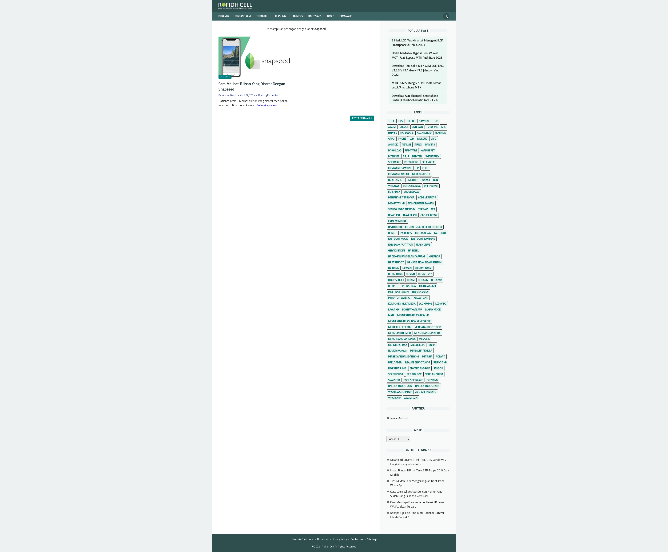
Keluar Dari (421, 298)
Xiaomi (392, 127)
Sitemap (372, 539)
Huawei (425, 180)
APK (443, 127)
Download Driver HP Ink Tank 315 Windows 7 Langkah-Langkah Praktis (418, 462)
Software (394, 162)
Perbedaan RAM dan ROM (403, 356)
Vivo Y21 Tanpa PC (425, 392)
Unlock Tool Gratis (427, 386)
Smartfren (432, 156)
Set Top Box (414, 374)
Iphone (402, 139)
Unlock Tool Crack (400, 386)
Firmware (346, 16)
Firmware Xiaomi (398, 174)
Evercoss (406, 233)
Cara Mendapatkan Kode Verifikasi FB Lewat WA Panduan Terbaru (418, 504)
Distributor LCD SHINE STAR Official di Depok (415, 227)
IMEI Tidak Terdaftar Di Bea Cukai (408, 292)
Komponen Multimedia (402, 304)
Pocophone (411, 162)
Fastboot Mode (398, 239)
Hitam (411, 280)
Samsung (424, 121)
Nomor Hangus (397, 351)
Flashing (280, 16)
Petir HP (427, 356)
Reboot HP (440, 362)
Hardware (406, 133)
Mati (391, 315)
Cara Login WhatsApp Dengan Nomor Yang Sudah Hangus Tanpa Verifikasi (416, 493)
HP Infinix (393, 268)
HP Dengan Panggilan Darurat (406, 256)
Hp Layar (436, 280)
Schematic (428, 162)
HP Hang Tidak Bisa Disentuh (424, 262)
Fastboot (440, 233)
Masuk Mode (433, 309)
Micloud (422, 139)
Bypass (392, 133)
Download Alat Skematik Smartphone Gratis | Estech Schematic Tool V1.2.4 (415, 97)
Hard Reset (428, 150)
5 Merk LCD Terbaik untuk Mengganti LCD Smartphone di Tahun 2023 (417, 42)
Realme (406, 145)
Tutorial (262, 16)
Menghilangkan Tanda (402, 339)
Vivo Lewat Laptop (399, 392)
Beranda (223, 16)
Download (394, 150)
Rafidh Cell (328, 547)
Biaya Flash (410, 215)
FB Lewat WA (423, 233)
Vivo (433, 139)
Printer (417, 156)
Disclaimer (323, 539)
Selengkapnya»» (267, 105)
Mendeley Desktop (399, 327)
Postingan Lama (361, 118)
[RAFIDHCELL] (237, 6)
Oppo (391, 139)
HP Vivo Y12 (425, 274)
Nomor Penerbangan (421, 203)
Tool (391, 121)
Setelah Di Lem (434, 374)
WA (433, 209)
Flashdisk (394, 192)
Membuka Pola (421, 174)
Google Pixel (411, 192)
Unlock (404, 127)
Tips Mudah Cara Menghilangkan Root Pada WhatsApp (417, 483)
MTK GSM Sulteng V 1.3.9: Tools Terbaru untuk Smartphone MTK (417, 85)
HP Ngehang (395, 274)
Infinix (418, 145)
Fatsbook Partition (400, 245)
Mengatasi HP (396, 203)
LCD (412, 139)
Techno (411, 121)
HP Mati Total (423, 268)
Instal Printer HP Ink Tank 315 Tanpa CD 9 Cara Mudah (419, 472)
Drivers (298, 16)
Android (393, 145)
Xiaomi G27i (411, 398)
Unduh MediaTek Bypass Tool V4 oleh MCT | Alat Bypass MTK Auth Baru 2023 (417, 55)
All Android (424, 133)
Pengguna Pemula (421, 351)
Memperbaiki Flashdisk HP (413, 315)
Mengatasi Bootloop (428, 327)
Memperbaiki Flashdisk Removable (409, 321)
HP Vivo (410, 274)
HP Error (434, 256)
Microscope (418, 345)
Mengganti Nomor (399, 333)
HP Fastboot (396, 262)
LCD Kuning (425, 304)
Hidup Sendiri (396, 280)
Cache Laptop (428, 215)
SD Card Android (420, 368)
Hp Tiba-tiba (408, 286)
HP (417, 168)
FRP (436, 121)
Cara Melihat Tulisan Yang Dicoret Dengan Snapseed (251, 86)
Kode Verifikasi (427, 197)
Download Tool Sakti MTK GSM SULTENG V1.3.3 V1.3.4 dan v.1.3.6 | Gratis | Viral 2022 (418, 70)
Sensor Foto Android (401, 209)
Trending (432, 380)
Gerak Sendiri (396, 251)
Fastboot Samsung (423, 239)
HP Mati (407, 268)
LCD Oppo (440, 304)
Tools (330, 16)
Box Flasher (395, 180)
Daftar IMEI (431, 186)
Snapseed (225, 76)
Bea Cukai (394, 215)
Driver (392, 233)
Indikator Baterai (399, 298)
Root (425, 168)
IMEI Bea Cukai (427, 286)
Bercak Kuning (412, 186)
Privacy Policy (340, 539)
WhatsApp (394, 398)
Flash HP (412, 180)
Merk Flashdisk (397, 345)
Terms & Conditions (302, 539)
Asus (406, 156)
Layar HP (393, 309)
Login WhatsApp (412, 309)
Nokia (432, 345)
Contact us (357, 539)
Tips (400, 121)
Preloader (395, 362)
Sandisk (438, 368)
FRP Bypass (314, 16)
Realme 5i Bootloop (417, 362)
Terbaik (423, 209)
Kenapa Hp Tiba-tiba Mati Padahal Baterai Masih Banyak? (417, 515)
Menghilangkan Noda (427, 333)
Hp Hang (423, 280)
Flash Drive (423, 245)
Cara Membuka (397, 221)
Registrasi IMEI (397, 368)
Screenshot (395, 374)
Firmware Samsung (400, 168)
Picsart (440, 356)
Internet (393, 156)
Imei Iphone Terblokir (401, 197)
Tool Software (413, 380)
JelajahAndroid (399, 418)
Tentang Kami (242, 16)
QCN (435, 180)
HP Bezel (413, 251)
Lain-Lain (417, 127)
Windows (394, 186)
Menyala (424, 339)
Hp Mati (392, 286)
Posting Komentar (268, 95)
